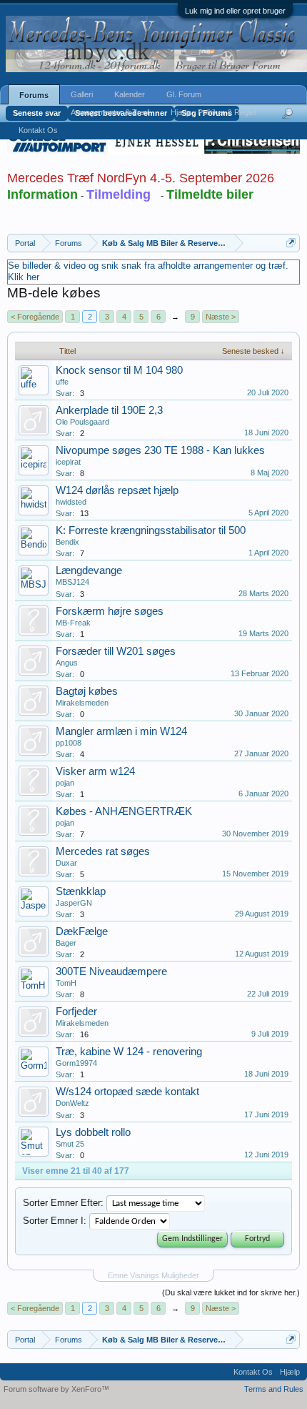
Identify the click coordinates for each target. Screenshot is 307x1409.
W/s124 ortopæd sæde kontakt (127, 1091)
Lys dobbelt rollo (93, 1132)
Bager (66, 943)
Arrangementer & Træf (110, 112)
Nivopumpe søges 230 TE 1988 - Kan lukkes (160, 450)
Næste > (221, 316)
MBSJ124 (72, 582)
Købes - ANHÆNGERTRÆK (124, 811)
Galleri (82, 94)
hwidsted (71, 502)
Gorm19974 (76, 1063)
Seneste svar (37, 113)
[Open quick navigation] (291, 242)
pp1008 (68, 742)
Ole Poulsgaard (82, 421)
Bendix (67, 542)
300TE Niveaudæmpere (111, 971)
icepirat (68, 462)
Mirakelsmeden (82, 702)
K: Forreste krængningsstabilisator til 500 (151, 530)
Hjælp (290, 1372)
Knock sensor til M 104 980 (119, 370)
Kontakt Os (38, 130)
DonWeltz (72, 1103)
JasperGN (74, 903)
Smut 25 (70, 1143)
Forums (34, 95)
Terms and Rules (273, 1389)
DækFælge (82, 931)
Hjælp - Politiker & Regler (214, 112)
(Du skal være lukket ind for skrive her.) (231, 1292)
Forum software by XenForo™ (56, 1389)
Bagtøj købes (87, 691)
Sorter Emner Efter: (63, 1202)
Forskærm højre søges (109, 611)
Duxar (66, 863)
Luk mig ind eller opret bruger (235, 10)
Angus (67, 662)
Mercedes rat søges (103, 851)
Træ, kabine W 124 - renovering (129, 1051)
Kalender (129, 94)
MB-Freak (73, 622)
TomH (66, 983)
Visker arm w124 (95, 771)
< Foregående (35, 316)
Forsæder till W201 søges (116, 651)
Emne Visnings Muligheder (153, 1275)
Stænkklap (81, 891)
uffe (62, 381)
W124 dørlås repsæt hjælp (117, 490)
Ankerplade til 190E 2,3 (109, 410)
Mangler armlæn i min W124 (121, 731)
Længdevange (89, 570)
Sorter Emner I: (54, 1220)
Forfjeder (76, 1011)
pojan (65, 782)
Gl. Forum (183, 94)
